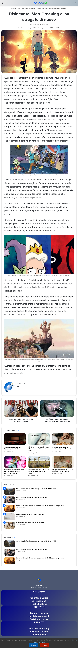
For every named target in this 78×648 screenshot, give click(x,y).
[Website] (18, 386)
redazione (22, 28)
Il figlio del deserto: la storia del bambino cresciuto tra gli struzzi (38, 471)
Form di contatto (39, 613)
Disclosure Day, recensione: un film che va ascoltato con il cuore (38, 448)
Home (14, 8)
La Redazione (39, 601)
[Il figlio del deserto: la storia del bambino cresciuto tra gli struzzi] (39, 462)
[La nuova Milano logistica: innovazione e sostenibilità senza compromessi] (9, 508)
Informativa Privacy (39, 628)
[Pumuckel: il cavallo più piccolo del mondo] (9, 525)
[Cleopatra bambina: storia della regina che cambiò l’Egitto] (63, 462)
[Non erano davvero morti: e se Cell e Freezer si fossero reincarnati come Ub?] (15, 462)
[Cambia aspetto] (2, 4)
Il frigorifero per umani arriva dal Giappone (30, 514)
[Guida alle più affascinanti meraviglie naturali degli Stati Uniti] (9, 491)
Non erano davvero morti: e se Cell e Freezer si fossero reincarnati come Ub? (14, 471)
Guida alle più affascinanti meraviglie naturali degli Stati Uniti (36, 489)
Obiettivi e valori (39, 598)
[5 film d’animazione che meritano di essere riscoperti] (63, 439)
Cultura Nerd (23, 8)
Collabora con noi (39, 619)
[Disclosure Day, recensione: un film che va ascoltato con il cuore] (39, 439)
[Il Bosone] (39, 3)
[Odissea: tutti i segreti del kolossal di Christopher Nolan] (15, 439)
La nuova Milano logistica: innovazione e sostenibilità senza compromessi (40, 505)
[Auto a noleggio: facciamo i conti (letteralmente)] (9, 499)
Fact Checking (39, 604)
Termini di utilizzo (39, 631)
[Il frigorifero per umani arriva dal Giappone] (9, 516)
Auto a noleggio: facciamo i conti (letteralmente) (32, 497)
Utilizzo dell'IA (39, 634)
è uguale (33, 645)
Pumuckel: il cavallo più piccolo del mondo (30, 522)
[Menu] (76, 4)
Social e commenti (39, 616)
